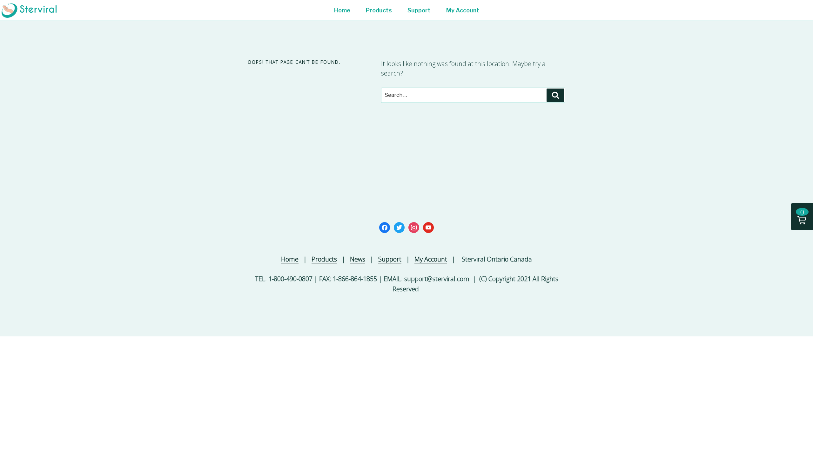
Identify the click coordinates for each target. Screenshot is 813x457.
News (357, 259)
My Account (462, 10)
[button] (802, 216)
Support (419, 10)
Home (342, 10)
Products (379, 10)
